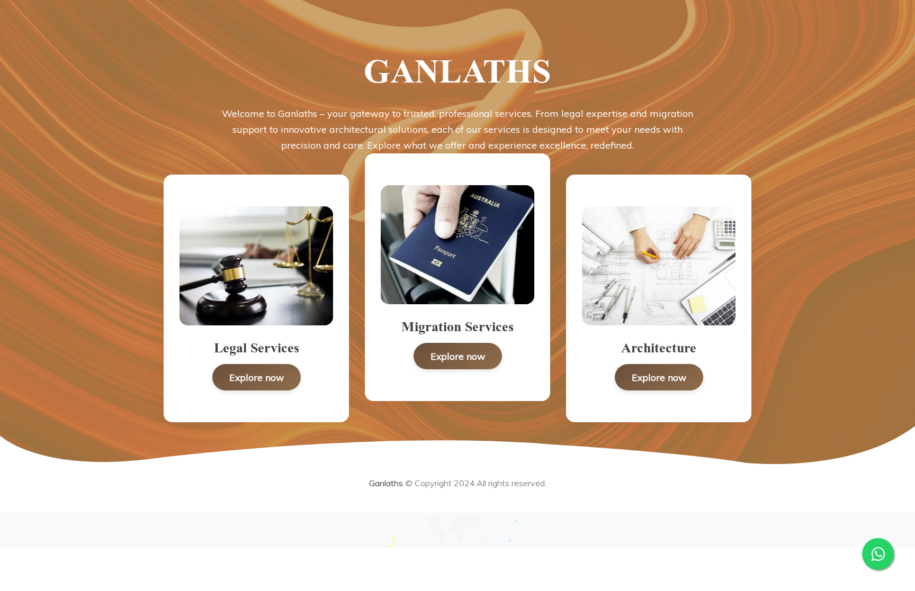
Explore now (256, 377)
